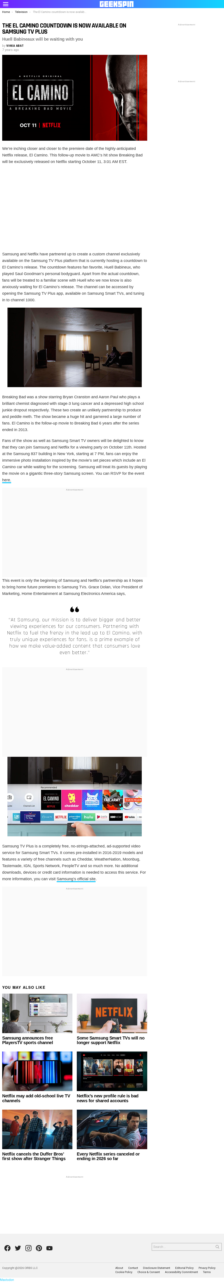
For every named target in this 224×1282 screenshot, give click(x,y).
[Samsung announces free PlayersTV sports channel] (37, 1013)
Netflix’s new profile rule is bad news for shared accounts (107, 1098)
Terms (207, 1272)
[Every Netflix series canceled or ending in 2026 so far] (112, 1129)
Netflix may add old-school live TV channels (36, 1098)
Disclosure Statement (156, 1268)
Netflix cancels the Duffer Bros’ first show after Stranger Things (33, 1156)
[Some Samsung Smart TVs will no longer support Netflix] (112, 1013)
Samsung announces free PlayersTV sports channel (27, 1040)
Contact (133, 1268)
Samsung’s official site (76, 879)
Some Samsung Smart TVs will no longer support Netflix (110, 1040)
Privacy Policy (207, 1268)
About (119, 1268)
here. (6, 480)
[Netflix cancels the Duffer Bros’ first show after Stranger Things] (37, 1129)
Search (217, 1248)
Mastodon (7, 1280)
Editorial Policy (184, 1268)
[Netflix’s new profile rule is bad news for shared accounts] (112, 1071)
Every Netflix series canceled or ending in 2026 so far (108, 1156)
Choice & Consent (148, 1272)
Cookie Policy (123, 1272)
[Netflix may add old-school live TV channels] (37, 1071)
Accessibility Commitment (181, 1272)
